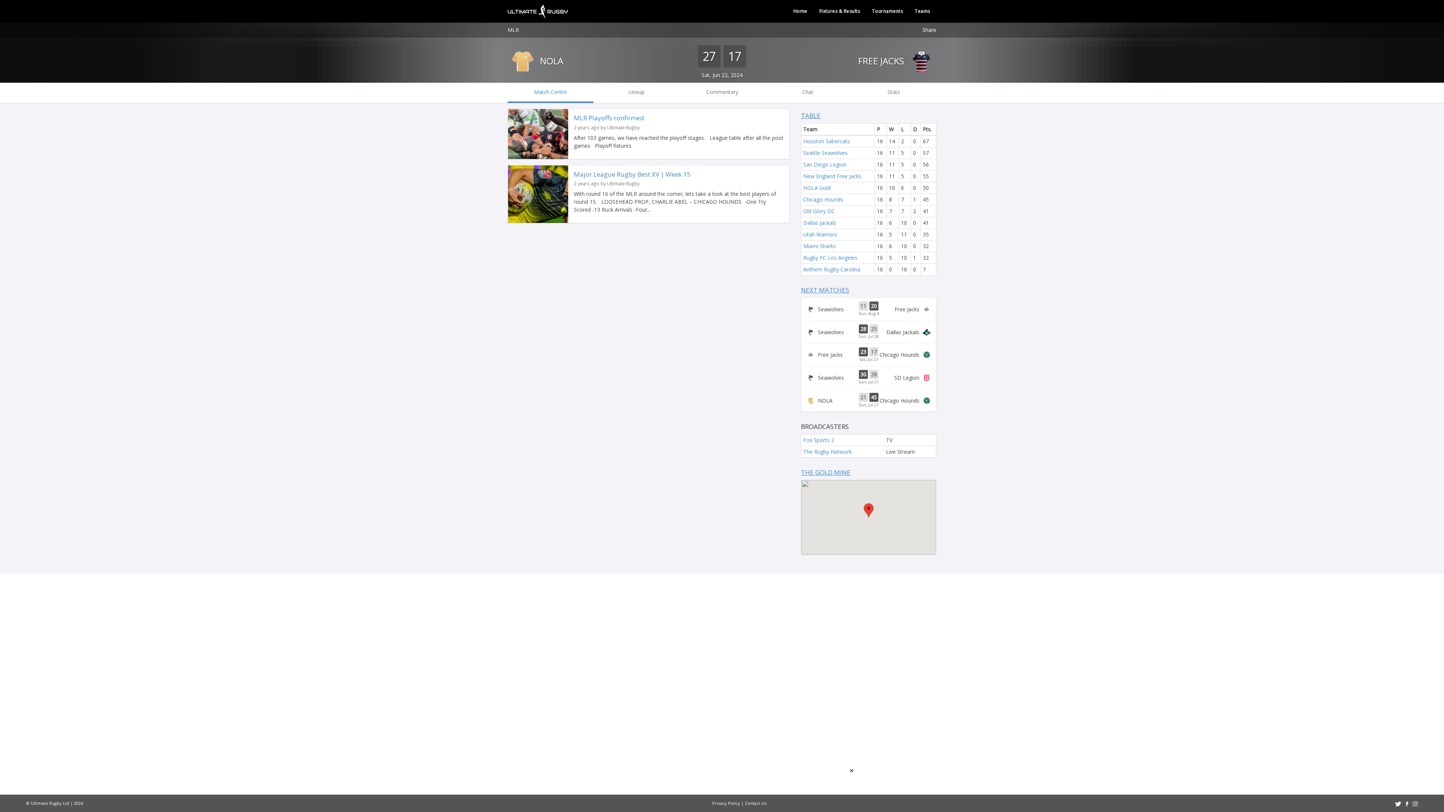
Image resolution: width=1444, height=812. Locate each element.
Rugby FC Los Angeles (830, 257)
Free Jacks (882, 61)
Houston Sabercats (826, 141)
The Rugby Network (827, 451)
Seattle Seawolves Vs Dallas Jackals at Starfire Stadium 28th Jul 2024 (868, 332)
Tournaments (887, 11)
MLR (513, 29)
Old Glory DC (819, 211)
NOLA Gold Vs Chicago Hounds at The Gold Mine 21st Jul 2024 (868, 400)
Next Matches (825, 290)
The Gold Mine (826, 472)
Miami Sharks (819, 246)
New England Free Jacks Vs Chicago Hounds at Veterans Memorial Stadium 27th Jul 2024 (868, 355)
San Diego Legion (824, 164)
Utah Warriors (820, 234)
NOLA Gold (817, 187)
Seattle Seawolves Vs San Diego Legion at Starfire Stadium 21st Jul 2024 (868, 377)
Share (929, 29)
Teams (922, 11)
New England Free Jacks (832, 176)
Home (800, 11)
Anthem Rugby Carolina (831, 269)
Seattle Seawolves (825, 152)
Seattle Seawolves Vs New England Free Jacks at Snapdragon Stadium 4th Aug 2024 (868, 309)
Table (811, 115)
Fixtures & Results (839, 11)
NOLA (550, 61)
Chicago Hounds (823, 199)
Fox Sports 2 (818, 440)
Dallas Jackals (819, 222)
